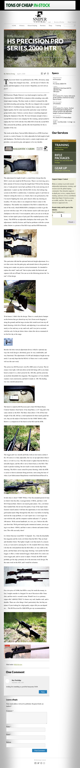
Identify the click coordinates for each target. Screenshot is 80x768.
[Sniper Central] (40, 21)
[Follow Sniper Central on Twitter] (38, 763)
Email (8, 734)
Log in (49, 22)
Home (14, 25)
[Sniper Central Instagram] (44, 763)
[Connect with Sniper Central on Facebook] (36, 763)
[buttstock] (21, 165)
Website (8, 742)
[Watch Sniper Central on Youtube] (41, 763)
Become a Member (59, 22)
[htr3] (26, 653)
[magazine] (19, 395)
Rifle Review (18, 664)
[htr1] (26, 487)
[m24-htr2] (22, 439)
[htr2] (25, 628)
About (72, 22)
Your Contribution (58, 212)
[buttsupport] (8, 343)
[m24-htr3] (26, 577)
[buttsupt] (20, 297)
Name (8, 726)
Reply (43, 692)
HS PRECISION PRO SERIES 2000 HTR (35, 44)
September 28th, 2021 (18, 682)
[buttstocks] (20, 244)
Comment (9, 711)
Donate (71, 222)
